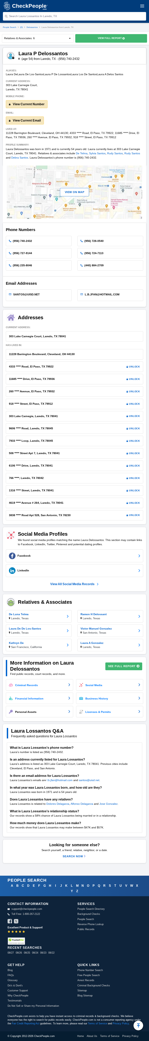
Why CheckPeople (18, 995)
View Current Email (26, 120)
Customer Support (18, 990)
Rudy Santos (115, 153)
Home (80, 1036)
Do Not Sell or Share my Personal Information (33, 1005)
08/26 (19, 952)
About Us (92, 1036)
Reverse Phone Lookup (90, 924)
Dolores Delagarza (57, 803)
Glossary (13, 980)
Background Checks (88, 913)
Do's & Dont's (15, 985)
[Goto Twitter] (16, 922)
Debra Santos (19, 157)
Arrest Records (85, 980)
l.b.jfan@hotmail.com (60, 780)
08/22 (51, 952)
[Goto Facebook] (10, 922)
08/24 (35, 952)
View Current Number (28, 104)
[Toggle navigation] (142, 6)
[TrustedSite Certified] (16, 941)
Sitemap (82, 990)
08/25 (27, 952)
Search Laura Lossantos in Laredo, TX (33, 16)
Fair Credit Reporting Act (25, 1023)
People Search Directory (91, 908)
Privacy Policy (121, 1023)
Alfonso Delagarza (82, 803)
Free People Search (88, 975)
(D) (21, 27)
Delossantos (32, 27)
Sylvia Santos (97, 153)
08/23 (43, 952)
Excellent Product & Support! (25, 927)
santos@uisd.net (89, 780)
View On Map (74, 192)
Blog (10, 970)
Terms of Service (97, 1023)
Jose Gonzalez (108, 803)
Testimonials (15, 1000)
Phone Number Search (90, 970)
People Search (9, 27)
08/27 (11, 952)
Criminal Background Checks (93, 985)
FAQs (11, 975)
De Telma (81, 153)
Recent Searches (25, 947)
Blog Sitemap (85, 995)
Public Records (85, 929)
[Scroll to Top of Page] (138, 1025)
